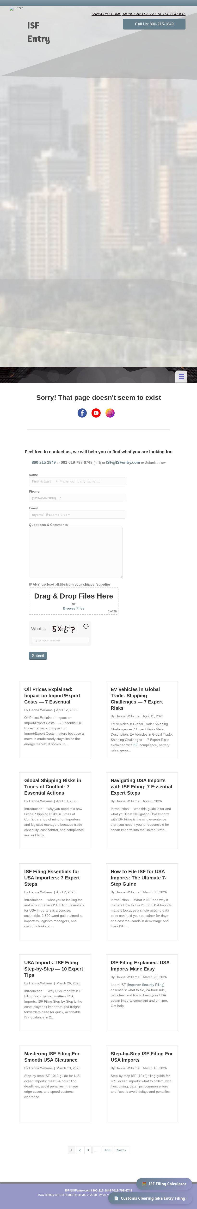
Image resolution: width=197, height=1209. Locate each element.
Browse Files (73, 608)
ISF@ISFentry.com (123, 462)
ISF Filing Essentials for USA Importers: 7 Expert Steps (52, 878)
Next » (122, 1150)
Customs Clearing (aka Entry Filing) (150, 1198)
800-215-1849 (44, 462)
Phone (34, 491)
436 (108, 1150)
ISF (136, 745)
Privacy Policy (108, 1195)
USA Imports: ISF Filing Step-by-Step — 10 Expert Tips (53, 969)
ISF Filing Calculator (164, 1183)
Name (33, 475)
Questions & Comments (48, 525)
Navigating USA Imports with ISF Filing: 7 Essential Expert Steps (141, 787)
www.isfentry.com (49, 1195)
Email (33, 508)
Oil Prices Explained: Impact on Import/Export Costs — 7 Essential (52, 695)
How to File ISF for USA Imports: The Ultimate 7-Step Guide (138, 878)
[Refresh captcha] (86, 626)
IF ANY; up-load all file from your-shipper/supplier (73, 597)
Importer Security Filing (145, 985)
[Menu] (181, 377)
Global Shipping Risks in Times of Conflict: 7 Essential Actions (52, 787)
